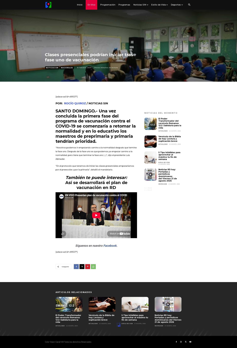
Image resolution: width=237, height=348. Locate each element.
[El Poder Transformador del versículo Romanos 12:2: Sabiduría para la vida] (150, 124)
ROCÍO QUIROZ (75, 103)
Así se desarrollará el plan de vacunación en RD (96, 185)
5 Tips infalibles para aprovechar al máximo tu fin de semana (169, 155)
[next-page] (149, 189)
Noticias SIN (52, 68)
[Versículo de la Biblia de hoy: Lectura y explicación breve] (150, 141)
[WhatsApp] (93, 266)
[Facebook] (76, 266)
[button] (189, 5)
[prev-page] (146, 189)
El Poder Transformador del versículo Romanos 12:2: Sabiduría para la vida (169, 123)
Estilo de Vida (164, 162)
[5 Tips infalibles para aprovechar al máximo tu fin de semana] (150, 157)
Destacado (162, 184)
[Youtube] (190, 342)
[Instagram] (181, 342)
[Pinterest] (87, 266)
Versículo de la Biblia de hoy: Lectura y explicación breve (169, 138)
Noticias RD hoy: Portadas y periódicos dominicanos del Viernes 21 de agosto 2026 (167, 175)
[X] (81, 266)
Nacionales (67, 68)
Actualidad (163, 131)
